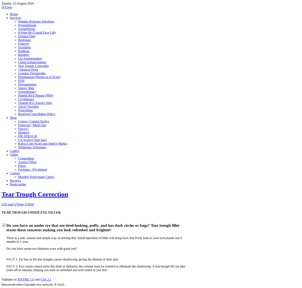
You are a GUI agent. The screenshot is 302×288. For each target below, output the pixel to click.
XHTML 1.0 (25, 279)
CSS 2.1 (45, 279)
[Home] (7, 7)
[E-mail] (8, 204)
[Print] (19, 204)
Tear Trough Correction (35, 194)
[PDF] (29, 204)
